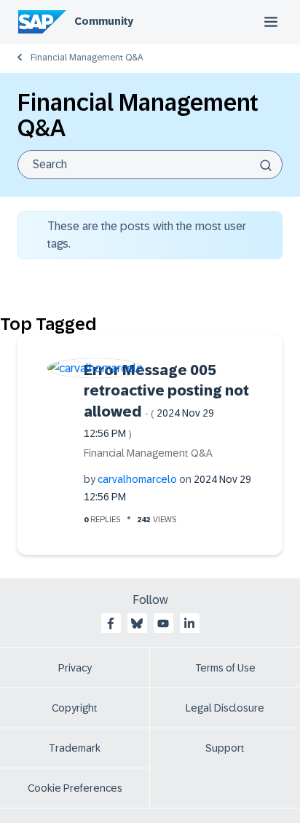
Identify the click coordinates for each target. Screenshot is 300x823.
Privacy (75, 668)
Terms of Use (225, 668)
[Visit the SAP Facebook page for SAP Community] (111, 623)
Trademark (74, 748)
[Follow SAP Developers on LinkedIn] (189, 623)
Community (103, 21)
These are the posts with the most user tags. (146, 235)
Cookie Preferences (75, 788)
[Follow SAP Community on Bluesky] (137, 623)
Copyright (75, 708)
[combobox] (150, 164)
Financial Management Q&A (87, 57)
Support (225, 748)
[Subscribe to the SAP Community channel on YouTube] (163, 623)
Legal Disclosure (225, 708)
